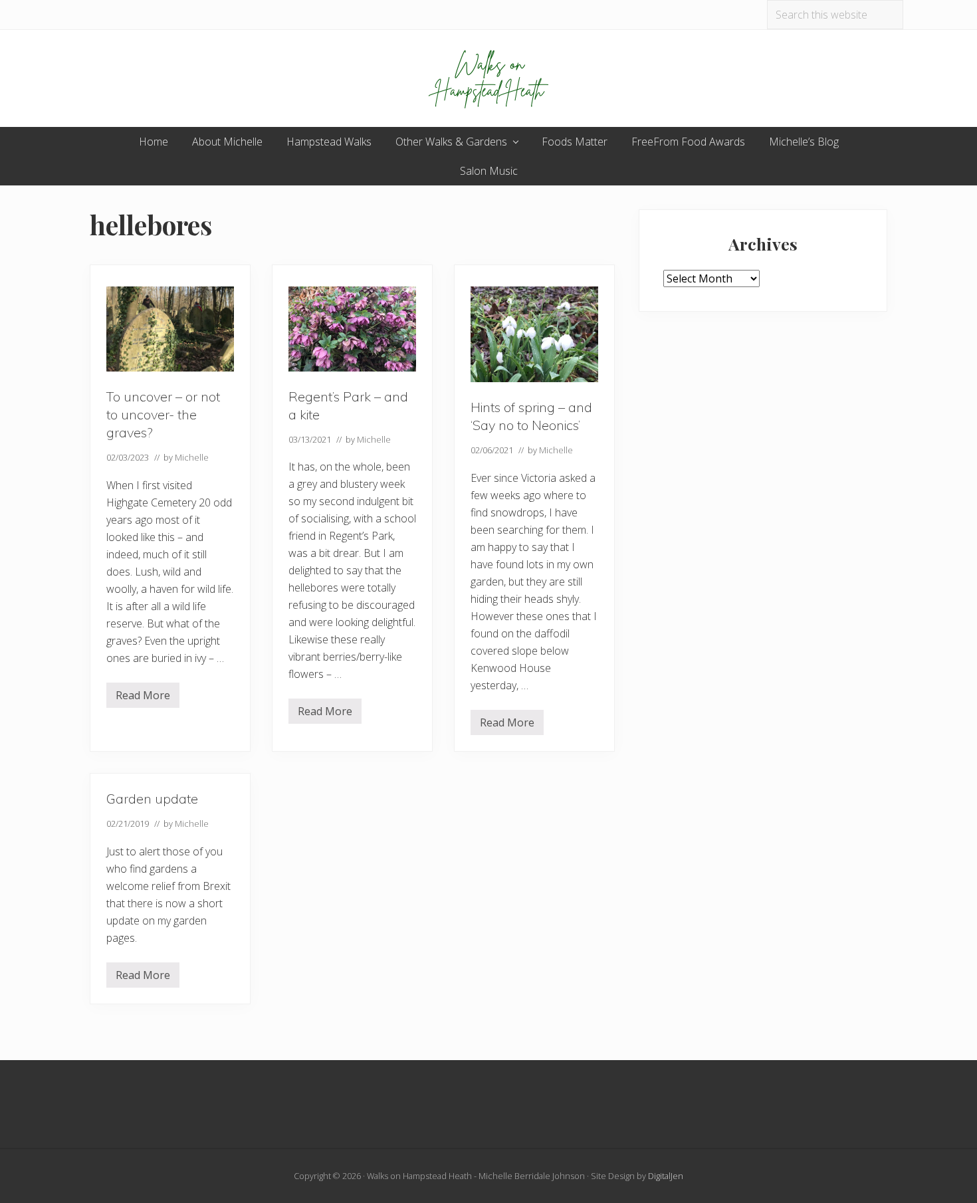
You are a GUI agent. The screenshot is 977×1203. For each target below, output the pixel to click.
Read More (143, 698)
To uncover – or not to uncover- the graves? (163, 414)
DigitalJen (665, 1176)
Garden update (152, 798)
